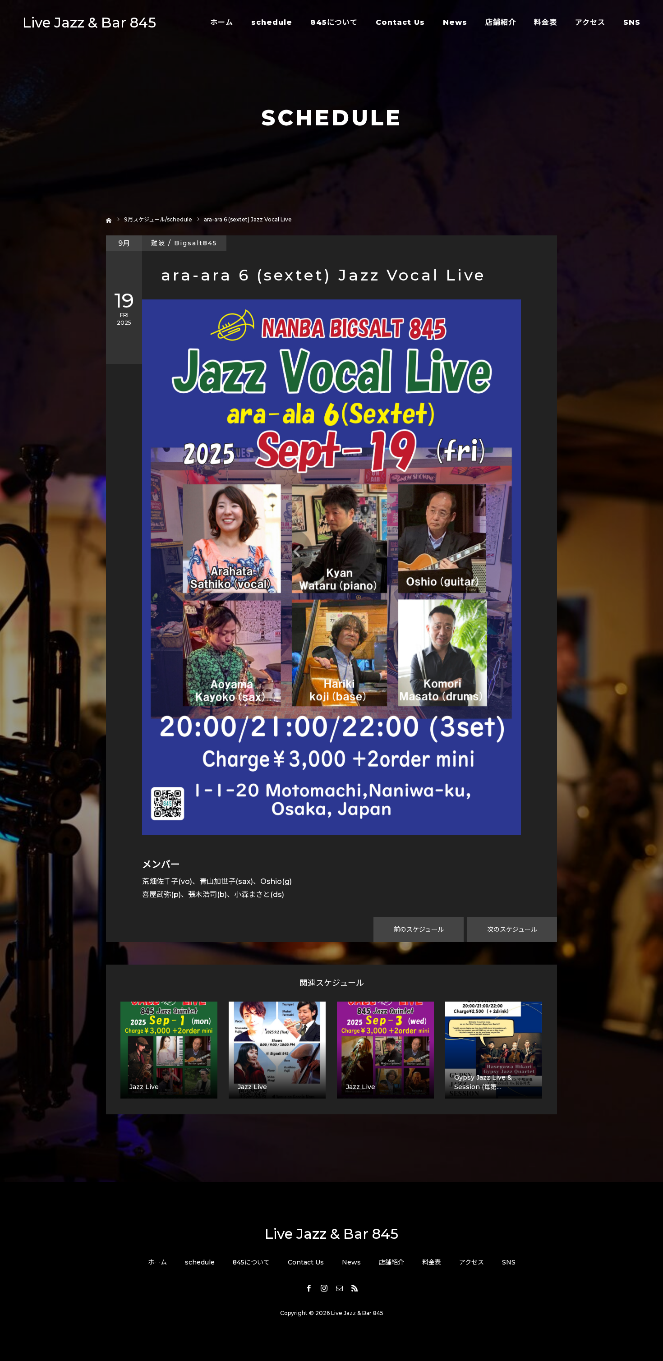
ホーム (221, 22)
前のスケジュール (419, 929)
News (455, 22)
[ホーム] (109, 219)
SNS (631, 22)
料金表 (545, 22)
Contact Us (400, 22)
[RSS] (354, 1287)
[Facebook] (308, 1287)
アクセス (590, 22)
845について (334, 22)
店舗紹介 (500, 22)
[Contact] (339, 1287)
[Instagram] (323, 1287)
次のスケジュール (512, 929)
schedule (271, 22)
